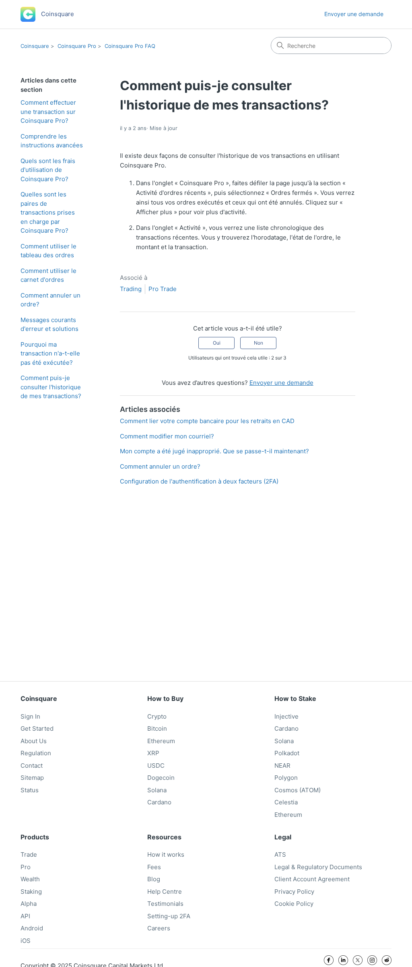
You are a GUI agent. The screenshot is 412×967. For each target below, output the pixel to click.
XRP (153, 753)
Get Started (37, 728)
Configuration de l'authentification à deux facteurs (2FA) (199, 481)
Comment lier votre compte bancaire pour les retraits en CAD (207, 421)
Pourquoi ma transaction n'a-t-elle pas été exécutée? (50, 353)
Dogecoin (161, 777)
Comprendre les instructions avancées (52, 140)
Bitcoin (157, 728)
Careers (158, 928)
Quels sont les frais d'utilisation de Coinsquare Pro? (48, 170)
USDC (156, 765)
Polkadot (286, 753)
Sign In (30, 716)
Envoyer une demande (353, 13)
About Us (34, 741)
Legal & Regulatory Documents (318, 867)
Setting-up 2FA (168, 916)
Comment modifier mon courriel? (167, 436)
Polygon (286, 777)
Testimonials (165, 903)
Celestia (286, 802)
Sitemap (32, 777)
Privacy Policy (294, 891)
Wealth (30, 879)
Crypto (157, 716)
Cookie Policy (293, 903)
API (25, 916)
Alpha (29, 903)
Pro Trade (162, 289)
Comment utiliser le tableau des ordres (48, 250)
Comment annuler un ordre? (50, 299)
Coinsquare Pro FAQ (130, 46)
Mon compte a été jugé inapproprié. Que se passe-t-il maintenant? (214, 451)
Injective (286, 716)
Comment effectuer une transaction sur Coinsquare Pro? (48, 111)
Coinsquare (35, 46)
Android (32, 928)
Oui (216, 343)
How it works (165, 854)
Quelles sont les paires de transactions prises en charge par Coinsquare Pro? (48, 212)
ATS (280, 854)
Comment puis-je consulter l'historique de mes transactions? (51, 387)
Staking (31, 891)
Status (30, 790)
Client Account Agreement (312, 879)
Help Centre (164, 891)
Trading (131, 289)
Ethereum (161, 741)
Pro (26, 867)
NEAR (282, 765)
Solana (157, 790)
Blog (153, 879)
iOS (26, 940)
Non (258, 343)
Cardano (159, 802)
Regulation (36, 753)
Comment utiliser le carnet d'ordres (48, 275)
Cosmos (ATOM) (297, 790)
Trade (29, 854)
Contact (32, 765)
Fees (154, 867)
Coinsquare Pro (77, 46)
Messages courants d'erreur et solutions (49, 324)
